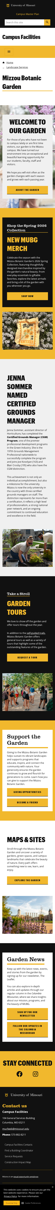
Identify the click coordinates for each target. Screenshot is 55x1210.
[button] (31, 1203)
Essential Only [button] (11, 1203)
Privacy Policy (10, 1196)
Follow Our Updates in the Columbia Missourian (27, 1029)
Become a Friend (27, 802)
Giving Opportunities (27, 792)
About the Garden (27, 189)
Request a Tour (27, 657)
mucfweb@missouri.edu (15, 1128)
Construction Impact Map (18, 1162)
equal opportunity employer (25, 1176)
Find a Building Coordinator (19, 1150)
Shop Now (27, 296)
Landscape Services (17, 67)
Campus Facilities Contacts (18, 1144)
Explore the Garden (27, 880)
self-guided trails (36, 633)
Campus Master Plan (27, 14)
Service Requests (14, 1156)
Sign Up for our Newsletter (27, 1014)
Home (9, 62)
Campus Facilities (21, 36)
